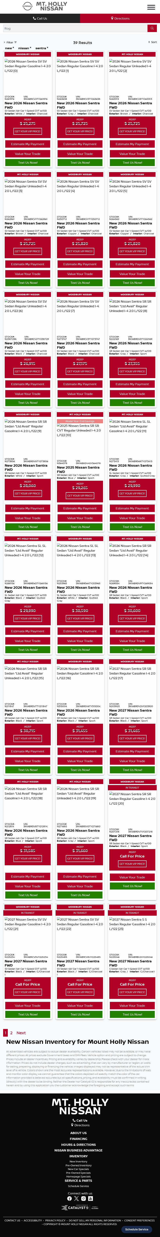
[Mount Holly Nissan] (45, 6)
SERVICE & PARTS (78, 1181)
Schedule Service (78, 1186)
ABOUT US (78, 1133)
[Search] (152, 28)
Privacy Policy (55, 1220)
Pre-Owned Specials (78, 1172)
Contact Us (12, 1220)
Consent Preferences (139, 1220)
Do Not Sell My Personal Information (95, 1220)
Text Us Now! (27, 162)
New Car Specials (78, 1169)
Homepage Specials (78, 1176)
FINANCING (78, 1139)
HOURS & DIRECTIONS (78, 1145)
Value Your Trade (27, 154)
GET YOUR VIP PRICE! (27, 131)
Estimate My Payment (27, 144)
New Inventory (78, 1161)
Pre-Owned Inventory (79, 1165)
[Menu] (151, 8)
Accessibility (33, 1220)
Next (21, 1033)
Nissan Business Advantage (78, 1150)
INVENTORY (78, 1156)
